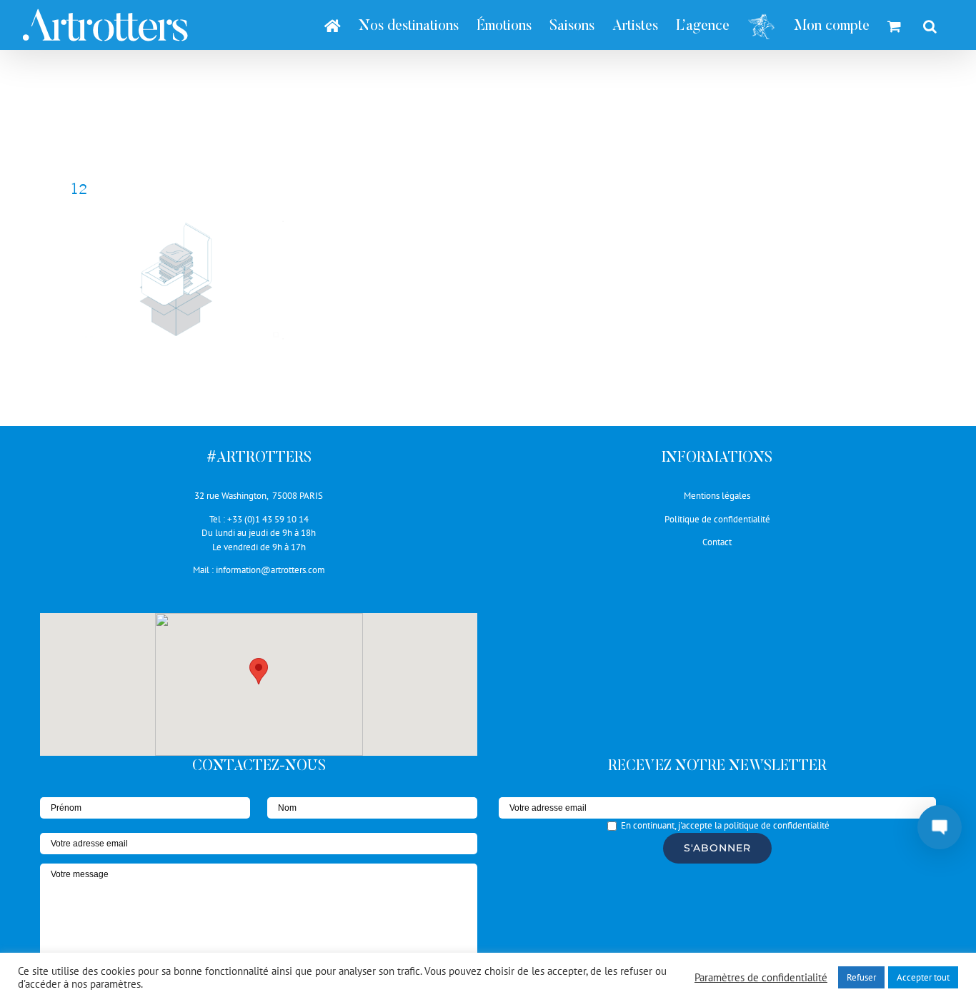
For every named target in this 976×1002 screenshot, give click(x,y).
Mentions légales (717, 496)
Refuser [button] (861, 977)
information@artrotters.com (270, 570)
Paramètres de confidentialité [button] (760, 977)
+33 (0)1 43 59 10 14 (268, 519)
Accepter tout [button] (923, 977)
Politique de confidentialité (717, 519)
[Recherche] (930, 25)
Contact (717, 542)
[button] (258, 671)
